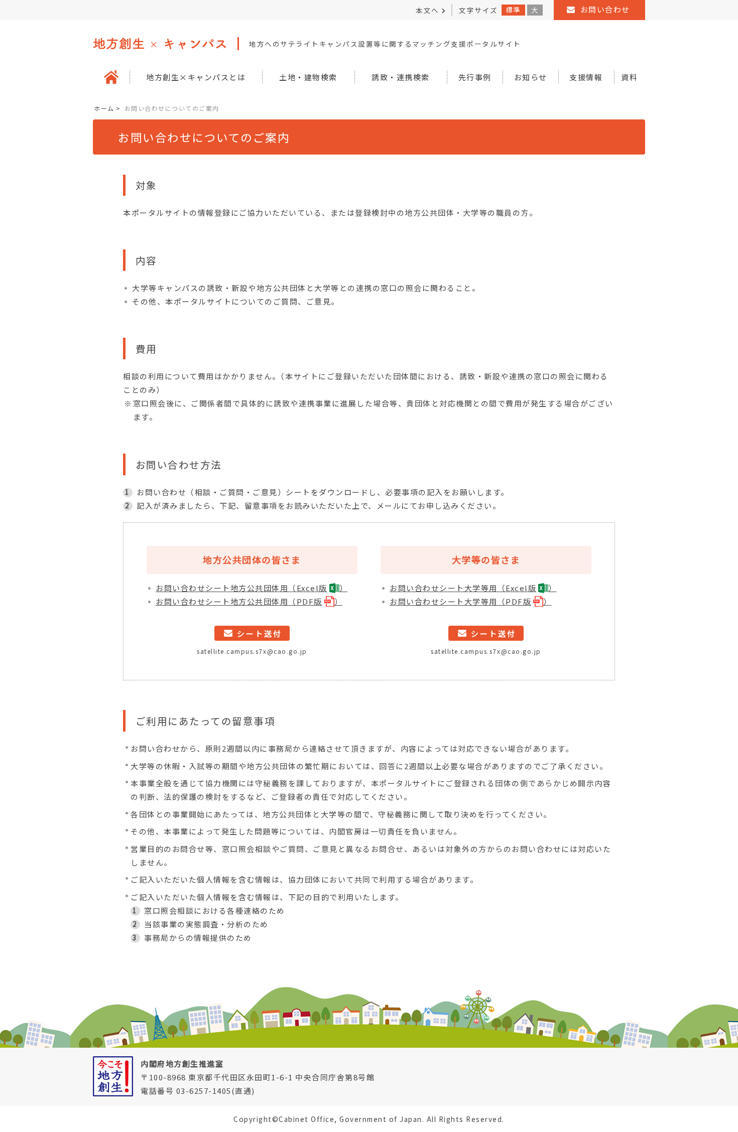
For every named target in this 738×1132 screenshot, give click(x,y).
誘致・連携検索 (401, 77)
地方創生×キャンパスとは (195, 77)
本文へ (427, 10)
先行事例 (474, 77)
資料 (629, 77)
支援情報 (585, 77)
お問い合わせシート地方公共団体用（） (251, 588)
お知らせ (530, 77)
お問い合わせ (605, 9)
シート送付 (259, 633)
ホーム (104, 108)
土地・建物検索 (308, 77)
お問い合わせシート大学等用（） (473, 588)
